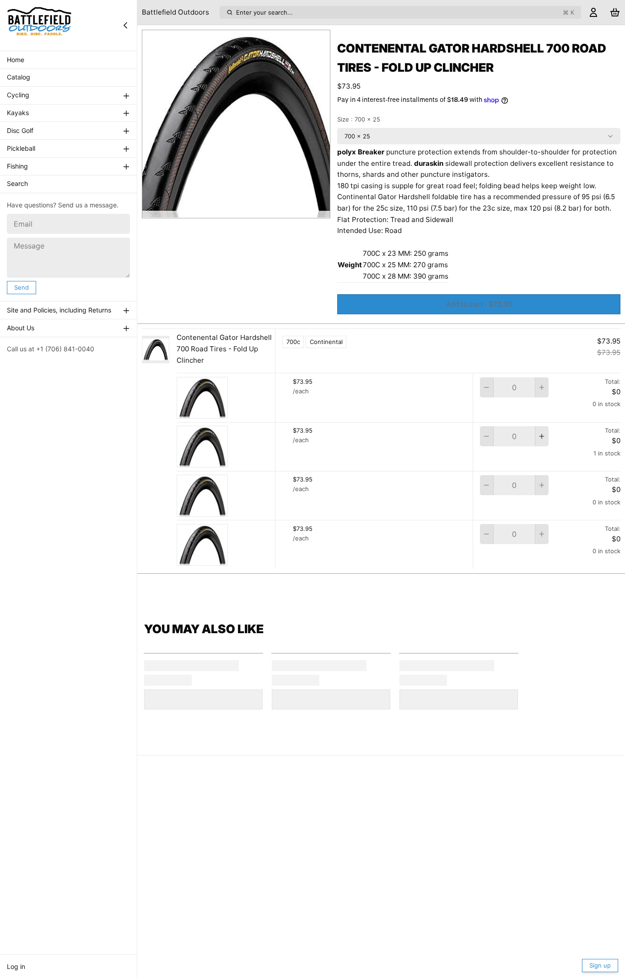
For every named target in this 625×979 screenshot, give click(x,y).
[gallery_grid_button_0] (229, 208)
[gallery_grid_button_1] (240, 208)
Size (358, 119)
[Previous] (216, 208)
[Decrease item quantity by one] (486, 387)
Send (21, 287)
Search (17, 184)
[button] (478, 304)
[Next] (256, 208)
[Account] (593, 12)
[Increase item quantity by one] (542, 387)
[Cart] (614, 12)
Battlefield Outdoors (175, 12)
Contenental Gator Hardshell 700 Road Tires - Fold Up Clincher (224, 349)
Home (15, 60)
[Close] (125, 25)
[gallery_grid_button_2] (246, 208)
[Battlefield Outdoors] (39, 25)
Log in (16, 966)
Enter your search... (405, 12)
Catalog (18, 77)
